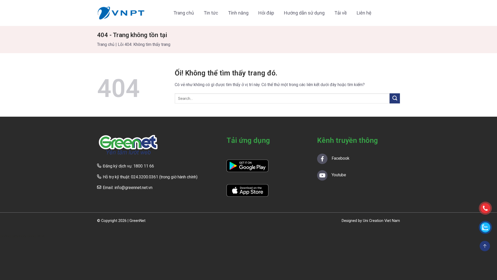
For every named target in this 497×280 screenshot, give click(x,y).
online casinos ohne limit (22, 236)
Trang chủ (183, 13)
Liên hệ (364, 13)
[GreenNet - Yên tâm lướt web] (121, 13)
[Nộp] (395, 98)
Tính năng (238, 13)
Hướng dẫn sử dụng (304, 13)
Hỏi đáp (266, 13)
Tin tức (211, 13)
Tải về (340, 13)
